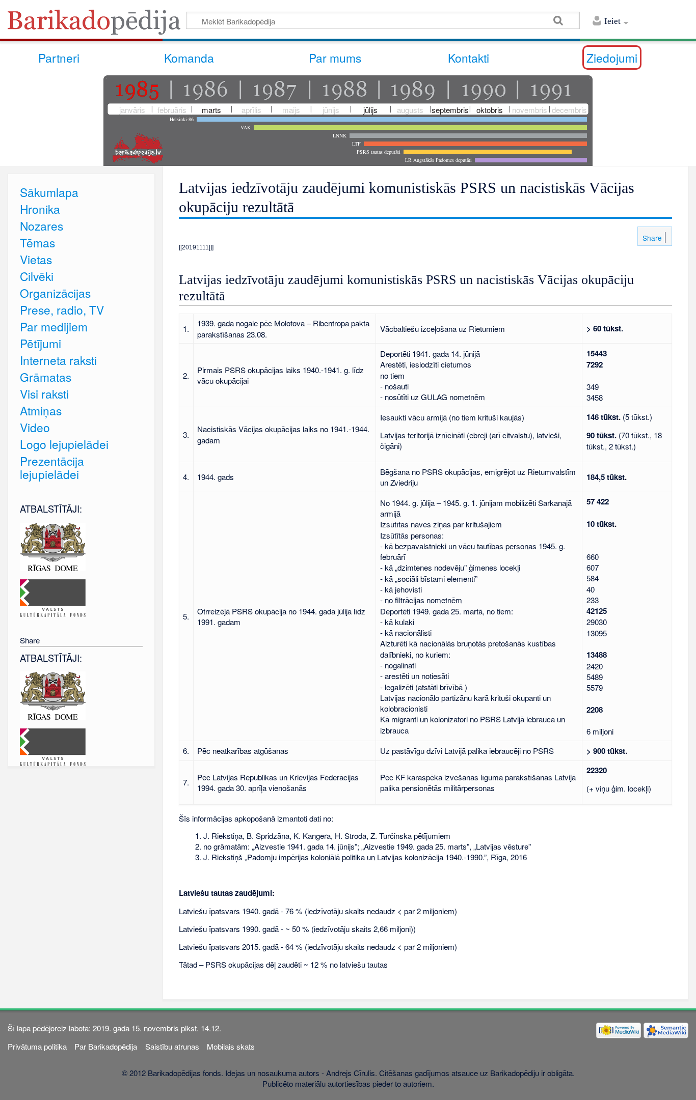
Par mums (335, 57)
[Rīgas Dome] (53, 545)
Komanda (189, 57)
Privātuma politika (37, 1046)
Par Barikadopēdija (105, 1046)
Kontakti (468, 57)
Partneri (58, 57)
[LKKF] (53, 596)
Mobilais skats (231, 1046)
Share (651, 238)
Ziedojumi (611, 57)
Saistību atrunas (172, 1046)
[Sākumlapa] (97, 25)
